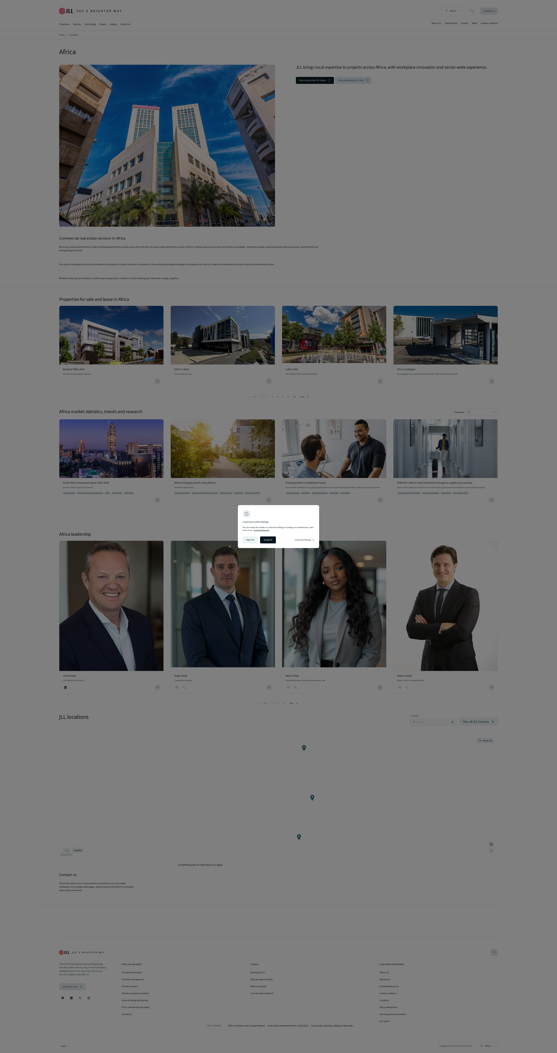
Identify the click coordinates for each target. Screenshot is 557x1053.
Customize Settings (304, 540)
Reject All (250, 539)
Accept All (268, 539)
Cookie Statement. (261, 530)
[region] (278, 526)
